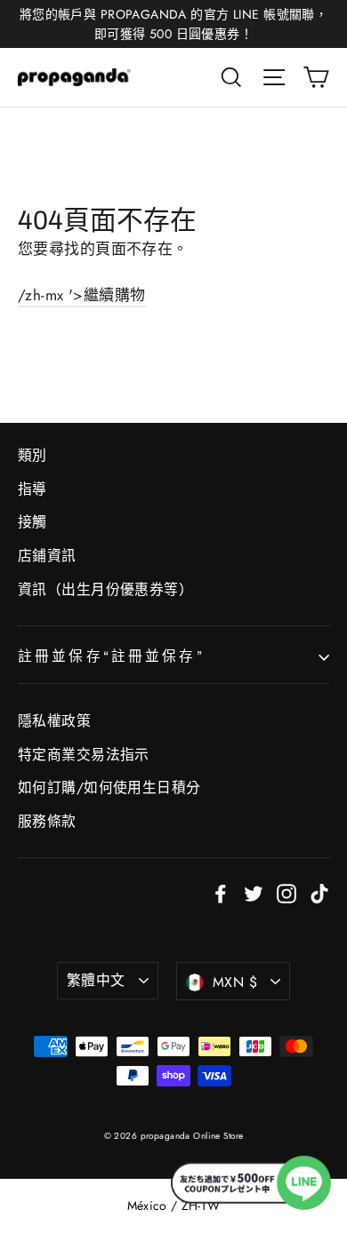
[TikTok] (319, 892)
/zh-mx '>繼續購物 (82, 295)
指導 (32, 489)
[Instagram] (286, 892)
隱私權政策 (54, 721)
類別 (32, 455)
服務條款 (47, 821)
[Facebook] (220, 892)
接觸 (32, 522)
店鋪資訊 (47, 555)
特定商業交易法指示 (83, 754)
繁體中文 (96, 980)
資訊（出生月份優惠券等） (105, 589)
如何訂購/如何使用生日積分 (109, 787)
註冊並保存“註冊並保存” (111, 656)
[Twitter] (253, 892)
